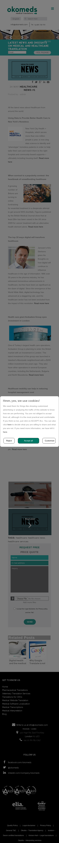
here (9, 424)
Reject (9, 441)
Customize (49, 441)
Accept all (28, 441)
